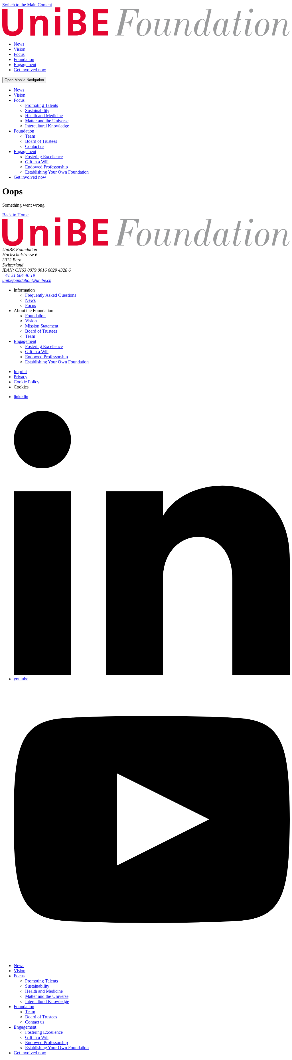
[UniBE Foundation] (146, 34)
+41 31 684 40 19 (18, 275)
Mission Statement (41, 326)
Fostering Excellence (44, 156)
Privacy (20, 376)
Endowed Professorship (46, 166)
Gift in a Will (36, 161)
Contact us (34, 146)
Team (30, 136)
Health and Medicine (44, 115)
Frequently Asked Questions (50, 295)
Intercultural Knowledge (47, 125)
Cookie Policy (26, 381)
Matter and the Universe (46, 120)
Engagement (25, 151)
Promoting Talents (41, 105)
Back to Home (15, 214)
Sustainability (37, 110)
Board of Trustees (41, 141)
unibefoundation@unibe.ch (26, 280)
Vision (19, 95)
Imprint (20, 371)
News (19, 90)
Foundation (24, 131)
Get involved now (30, 177)
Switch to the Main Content (27, 4)
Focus (19, 100)
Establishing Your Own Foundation (57, 172)
